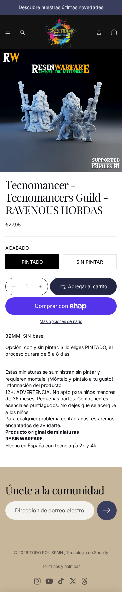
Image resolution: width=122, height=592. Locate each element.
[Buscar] (22, 32)
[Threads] (85, 581)
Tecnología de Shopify (87, 552)
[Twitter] (73, 581)
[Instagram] (37, 581)
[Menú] (8, 32)
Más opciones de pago (61, 321)
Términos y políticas (61, 566)
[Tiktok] (61, 581)
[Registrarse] (107, 510)
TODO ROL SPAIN (46, 552)
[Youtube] (49, 581)
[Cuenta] (99, 32)
